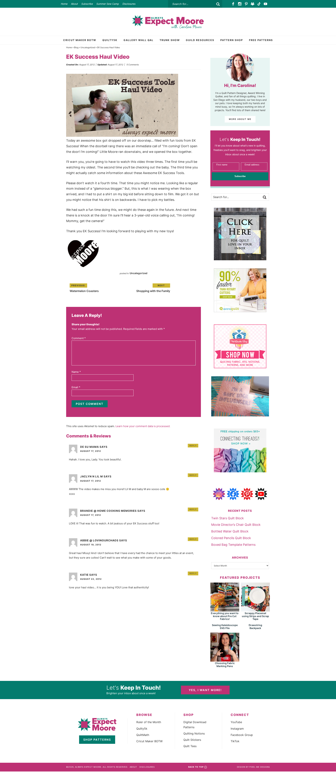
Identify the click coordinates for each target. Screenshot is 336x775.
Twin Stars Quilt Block (227, 518)
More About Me (240, 119)
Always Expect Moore (168, 21)
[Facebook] (233, 4)
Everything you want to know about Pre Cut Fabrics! (225, 616)
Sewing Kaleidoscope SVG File (225, 627)
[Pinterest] (246, 4)
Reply (193, 445)
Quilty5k (141, 728)
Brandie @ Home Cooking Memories (108, 510)
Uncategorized (87, 47)
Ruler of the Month (148, 722)
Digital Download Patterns (194, 724)
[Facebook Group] (252, 4)
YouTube (236, 722)
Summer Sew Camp (107, 3)
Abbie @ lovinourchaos (99, 540)
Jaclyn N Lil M (91, 476)
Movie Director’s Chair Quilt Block (236, 524)
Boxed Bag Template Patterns (233, 544)
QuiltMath (142, 735)
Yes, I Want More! (205, 690)
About (74, 3)
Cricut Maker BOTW (149, 741)
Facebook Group (242, 735)
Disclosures (128, 3)
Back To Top (196, 767)
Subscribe (87, 3)
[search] (218, 4)
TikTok (235, 741)
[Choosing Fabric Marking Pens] (224, 659)
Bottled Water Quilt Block (229, 531)
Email (76, 387)
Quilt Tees (190, 746)
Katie (84, 574)
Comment (79, 338)
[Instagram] (240, 4)
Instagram (237, 728)
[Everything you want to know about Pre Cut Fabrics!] (224, 609)
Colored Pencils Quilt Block (231, 538)
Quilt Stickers (192, 740)
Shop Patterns (97, 739)
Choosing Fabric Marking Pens (225, 665)
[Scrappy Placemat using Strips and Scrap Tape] (255, 609)
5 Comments (133, 64)
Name (76, 371)
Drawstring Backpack (255, 627)
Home (64, 3)
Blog (76, 47)
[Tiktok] (259, 4)
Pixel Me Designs (259, 767)
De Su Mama (89, 446)
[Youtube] (265, 4)
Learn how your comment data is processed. (142, 426)
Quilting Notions (194, 733)
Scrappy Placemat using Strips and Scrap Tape (255, 616)
